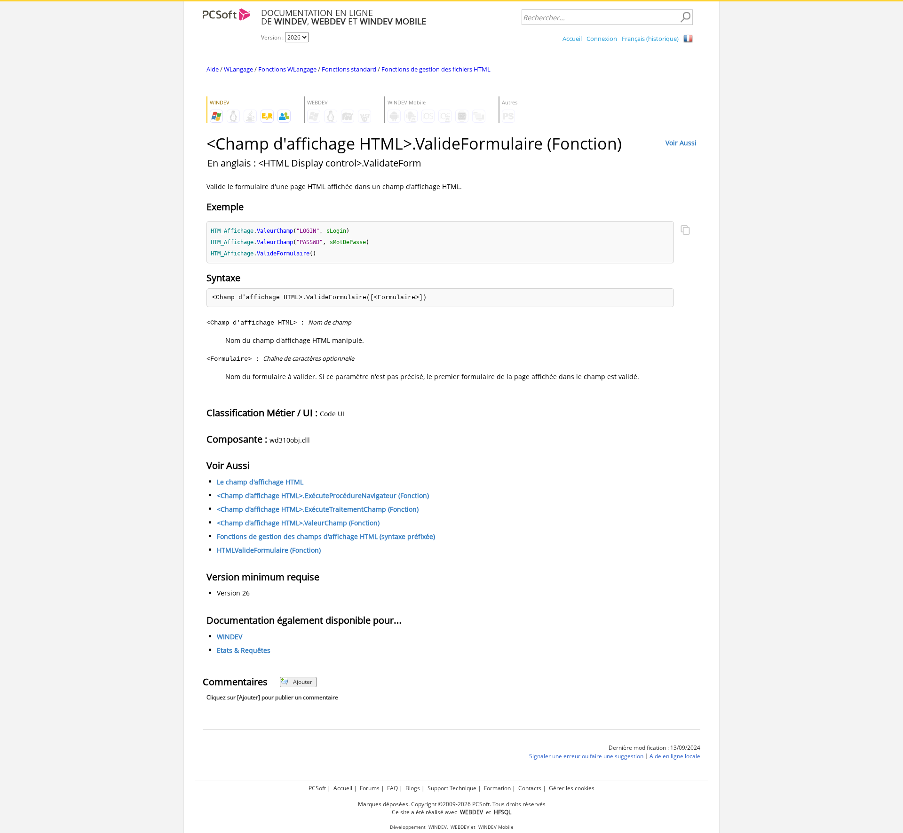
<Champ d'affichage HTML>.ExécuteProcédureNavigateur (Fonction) (323, 495)
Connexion (601, 38)
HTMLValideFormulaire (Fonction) (269, 550)
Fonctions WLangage (287, 69)
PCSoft (317, 788)
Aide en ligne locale (675, 756)
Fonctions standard (349, 69)
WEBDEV (460, 827)
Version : (273, 37)
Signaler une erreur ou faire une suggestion (586, 756)
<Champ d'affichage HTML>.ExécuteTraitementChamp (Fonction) (318, 509)
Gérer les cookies (571, 788)
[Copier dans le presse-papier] (685, 231)
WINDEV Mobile (496, 827)
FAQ (392, 788)
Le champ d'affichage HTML (260, 481)
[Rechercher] (685, 17)
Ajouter (302, 682)
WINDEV (229, 636)
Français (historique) (650, 38)
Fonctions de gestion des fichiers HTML (436, 69)
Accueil (572, 38)
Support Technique (452, 788)
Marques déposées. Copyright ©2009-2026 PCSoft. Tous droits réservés (452, 804)
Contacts (529, 788)
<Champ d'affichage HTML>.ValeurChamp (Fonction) (298, 522)
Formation (497, 788)
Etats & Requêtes (243, 650)
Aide (212, 69)
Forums (370, 788)
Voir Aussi (681, 142)
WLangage (238, 69)
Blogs (412, 788)
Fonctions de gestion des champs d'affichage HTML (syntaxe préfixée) (326, 536)
